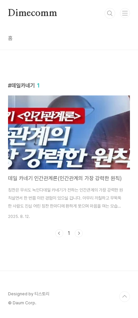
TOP (124, 296)
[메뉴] (125, 13)
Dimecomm (32, 13)
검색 (110, 13)
